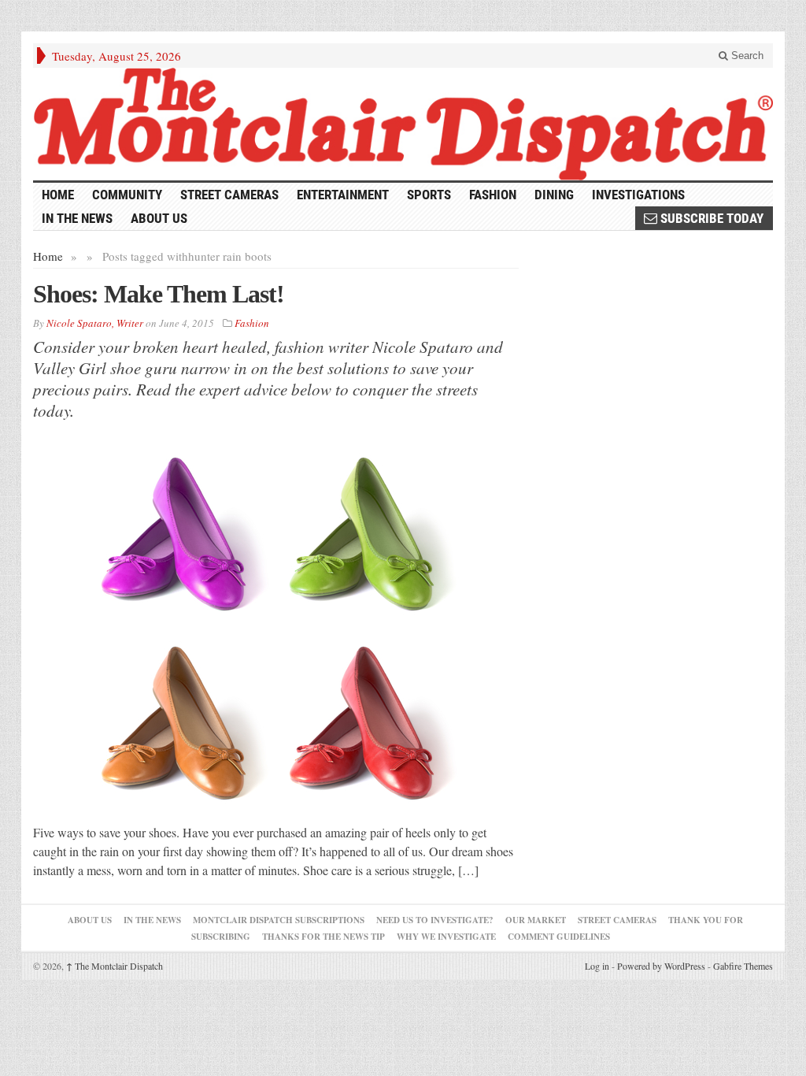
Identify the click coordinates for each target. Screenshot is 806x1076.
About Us (159, 218)
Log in (597, 965)
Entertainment (343, 194)
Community (127, 194)
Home (48, 256)
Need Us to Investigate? (435, 920)
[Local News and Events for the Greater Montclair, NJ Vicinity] (403, 124)
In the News (77, 218)
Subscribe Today (710, 218)
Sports (429, 194)
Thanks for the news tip (323, 936)
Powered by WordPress (661, 965)
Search (745, 55)
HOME (58, 194)
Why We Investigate (446, 936)
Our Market (535, 920)
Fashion (492, 194)
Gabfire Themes (743, 965)
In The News (152, 920)
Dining (554, 194)
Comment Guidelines (559, 936)
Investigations (638, 194)
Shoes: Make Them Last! (158, 294)
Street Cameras (229, 194)
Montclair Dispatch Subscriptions (278, 920)
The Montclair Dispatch (114, 965)
